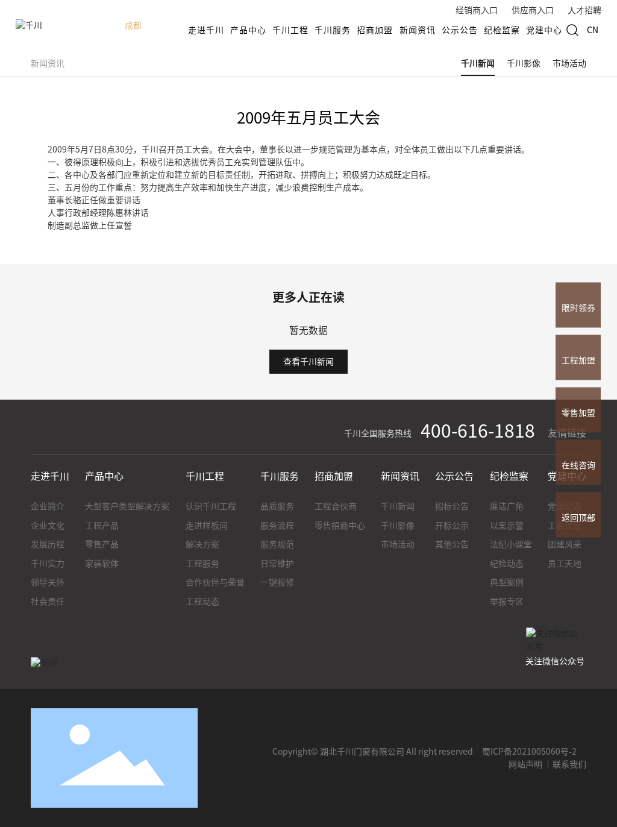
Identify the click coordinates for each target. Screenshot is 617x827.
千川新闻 (478, 63)
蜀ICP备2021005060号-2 (529, 751)
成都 (133, 25)
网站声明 (525, 764)
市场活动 (569, 63)
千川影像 (523, 63)
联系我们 (569, 764)
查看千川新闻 (308, 361)
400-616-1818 (478, 431)
